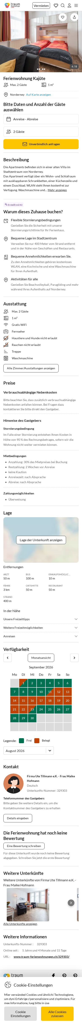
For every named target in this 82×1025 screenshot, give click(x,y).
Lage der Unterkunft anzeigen (41, 540)
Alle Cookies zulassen (57, 1014)
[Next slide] (71, 902)
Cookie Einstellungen (20, 1014)
